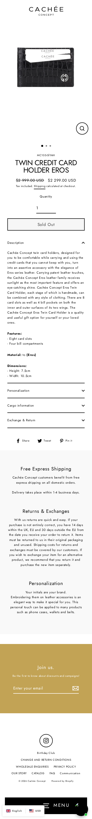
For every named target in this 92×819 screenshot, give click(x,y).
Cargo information (20, 405)
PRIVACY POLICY (65, 767)
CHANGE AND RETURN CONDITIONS (46, 760)
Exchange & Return (21, 420)
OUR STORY (19, 773)
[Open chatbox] (81, 809)
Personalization (18, 390)
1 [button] (42, 146)
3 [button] (51, 146)
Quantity (46, 196)
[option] (46, 68)
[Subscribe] (75, 688)
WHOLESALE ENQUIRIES (32, 767)
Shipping (39, 186)
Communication (70, 773)
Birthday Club (46, 753)
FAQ (52, 773)
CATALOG (38, 773)
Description (15, 242)
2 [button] (47, 146)
